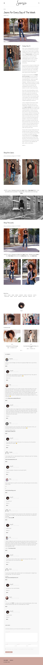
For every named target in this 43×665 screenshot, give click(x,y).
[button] (21, 350)
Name (6, 644)
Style (5, 9)
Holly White (11, 358)
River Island (30, 190)
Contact (11, 660)
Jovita (10, 422)
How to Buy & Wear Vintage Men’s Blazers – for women (30, 347)
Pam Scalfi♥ (11, 517)
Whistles (30, 296)
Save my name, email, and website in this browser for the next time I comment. (20, 649)
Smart (12, 296)
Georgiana (10, 452)
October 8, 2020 (32, 348)
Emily (10, 384)
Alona (21, 193)
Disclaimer (6, 660)
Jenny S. (10, 597)
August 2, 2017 (7, 319)
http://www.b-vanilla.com (10, 431)
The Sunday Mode (12, 548)
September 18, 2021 (13, 347)
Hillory (10, 478)
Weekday (20, 296)
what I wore (25, 296)
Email (18, 644)
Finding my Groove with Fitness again (12, 346)
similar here (23, 255)
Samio (21, 310)
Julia (10, 537)
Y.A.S (34, 296)
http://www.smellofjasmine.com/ (11, 577)
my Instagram (35, 135)
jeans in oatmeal (28, 107)
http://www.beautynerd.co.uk (11, 459)
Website (29, 644)
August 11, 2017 (26, 319)
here (23, 190)
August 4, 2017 (6, 15)
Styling (15, 296)
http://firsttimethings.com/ (10, 490)
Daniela (10, 569)
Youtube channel (28, 54)
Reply (6, 366)
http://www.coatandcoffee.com (14, 398)
